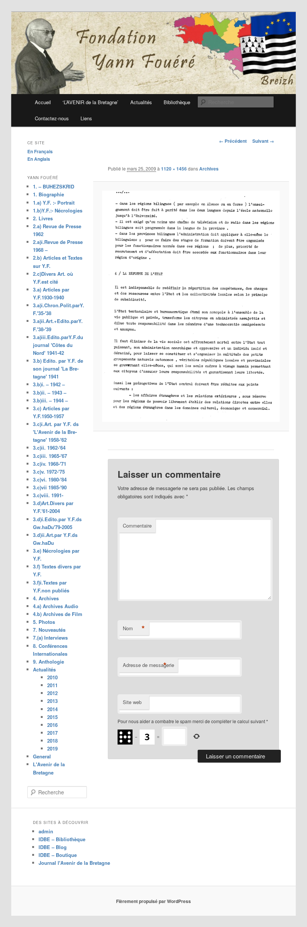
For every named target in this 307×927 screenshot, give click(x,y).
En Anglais (38, 158)
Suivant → (263, 141)
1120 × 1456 (174, 168)
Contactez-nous (52, 118)
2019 (52, 748)
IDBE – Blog (53, 847)
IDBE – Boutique (58, 854)
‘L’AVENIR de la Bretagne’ (90, 102)
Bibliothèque (177, 102)
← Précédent (233, 141)
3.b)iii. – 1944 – (50, 400)
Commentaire (137, 525)
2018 (52, 740)
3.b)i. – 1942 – (49, 384)
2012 (52, 693)
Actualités (141, 102)
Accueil (43, 102)
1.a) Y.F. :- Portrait (54, 202)
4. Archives (46, 598)
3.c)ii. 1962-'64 (49, 447)
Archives (209, 168)
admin (46, 831)
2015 (52, 717)
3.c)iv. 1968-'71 (49, 463)
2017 (52, 732)
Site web (132, 702)
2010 (52, 677)
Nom (134, 628)
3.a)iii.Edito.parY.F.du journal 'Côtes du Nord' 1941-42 (58, 344)
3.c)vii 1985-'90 (50, 487)
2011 (52, 685)
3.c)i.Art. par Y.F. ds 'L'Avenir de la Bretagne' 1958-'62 (56, 431)
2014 (52, 709)
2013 (52, 700)
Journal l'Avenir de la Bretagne (74, 862)
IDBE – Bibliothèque (62, 839)
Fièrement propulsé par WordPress (153, 901)
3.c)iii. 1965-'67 (50, 455)
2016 (52, 724)
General (42, 756)
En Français (40, 151)
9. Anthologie (48, 661)
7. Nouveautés (49, 629)
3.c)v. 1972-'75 (49, 471)
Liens (86, 118)
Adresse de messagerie (148, 665)
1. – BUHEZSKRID (53, 186)
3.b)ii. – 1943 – (49, 392)
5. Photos (44, 621)
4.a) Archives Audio (55, 606)
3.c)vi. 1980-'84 (50, 479)
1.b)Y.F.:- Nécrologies (57, 210)
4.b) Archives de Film (57, 614)
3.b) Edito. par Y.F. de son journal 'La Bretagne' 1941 (58, 368)
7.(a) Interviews (50, 637)
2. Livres (43, 218)
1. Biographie (48, 194)
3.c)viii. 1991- (48, 495)
